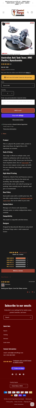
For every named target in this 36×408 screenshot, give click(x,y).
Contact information (18, 404)
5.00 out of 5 (23, 252)
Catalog (5, 334)
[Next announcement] (33, 3)
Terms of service (18, 401)
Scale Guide (25, 162)
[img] (5, 282)
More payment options (18, 119)
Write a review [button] (18, 271)
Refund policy (29, 399)
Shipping (3, 69)
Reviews (5, 338)
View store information (9, 129)
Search (5, 331)
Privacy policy (9, 401)
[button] (3, 12)
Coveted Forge (11, 399)
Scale (2, 82)
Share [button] (4, 133)
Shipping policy (27, 401)
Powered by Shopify (19, 399)
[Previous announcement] (3, 3)
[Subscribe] (30, 317)
